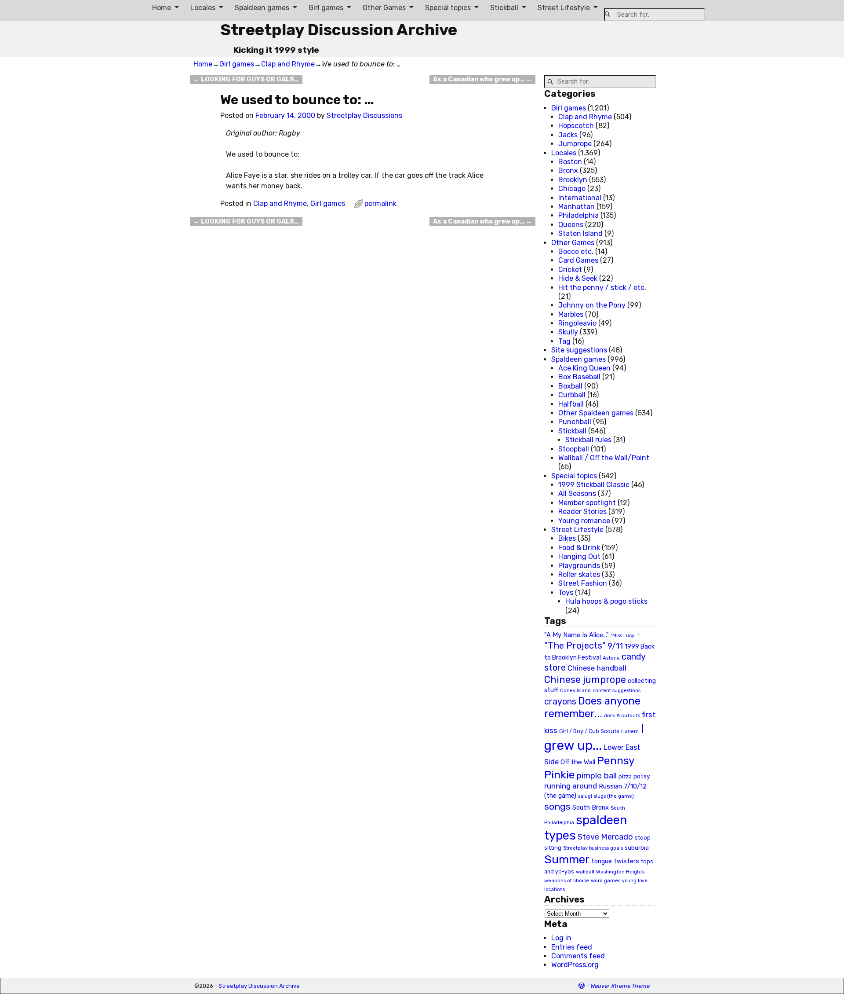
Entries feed (571, 947)
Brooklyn (572, 180)
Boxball (570, 386)
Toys (565, 592)
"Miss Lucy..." (625, 635)
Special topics (448, 8)
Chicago (572, 188)
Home (161, 8)
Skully (568, 332)
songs (557, 806)
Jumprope (575, 143)
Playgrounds (579, 565)
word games (605, 880)
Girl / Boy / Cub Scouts (589, 731)
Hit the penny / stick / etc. (602, 287)
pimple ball (597, 776)
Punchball (574, 422)
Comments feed (578, 956)
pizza (625, 777)
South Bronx (590, 807)
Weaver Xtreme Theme (620, 986)
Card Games (578, 260)
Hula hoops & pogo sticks (606, 601)
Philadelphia (578, 215)
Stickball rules (588, 440)
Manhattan (576, 206)
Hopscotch (576, 125)
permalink (380, 203)
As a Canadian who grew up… (482, 79)
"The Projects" (575, 645)
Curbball (572, 395)
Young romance (584, 521)
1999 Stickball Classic (593, 484)
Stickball (504, 8)
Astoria (611, 658)
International (579, 198)
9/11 (615, 646)
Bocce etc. (575, 251)
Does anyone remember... (592, 707)
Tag (564, 341)
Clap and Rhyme (288, 64)
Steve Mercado (605, 836)
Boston (570, 162)
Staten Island (580, 233)
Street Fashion (582, 583)
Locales (202, 8)
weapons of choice (566, 881)
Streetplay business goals (593, 848)
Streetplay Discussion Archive (338, 29)
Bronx (568, 170)
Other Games (384, 8)
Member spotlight (587, 503)
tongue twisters (615, 861)
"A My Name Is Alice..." (576, 635)
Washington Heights (620, 872)
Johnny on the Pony (592, 305)
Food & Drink (579, 547)
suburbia (637, 847)
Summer (566, 859)
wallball (585, 872)
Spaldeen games (262, 8)
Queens (570, 224)
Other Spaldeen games (595, 413)
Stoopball (573, 449)
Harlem (630, 731)
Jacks (568, 135)
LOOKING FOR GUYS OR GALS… (246, 79)
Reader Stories (582, 511)
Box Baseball (579, 377)
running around (570, 785)
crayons (560, 702)
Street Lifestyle (564, 8)
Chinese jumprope (585, 679)
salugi (585, 796)
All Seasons (577, 493)
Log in (561, 938)
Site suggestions (579, 350)
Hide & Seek (577, 278)
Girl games (326, 8)
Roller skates (579, 574)
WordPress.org (575, 965)
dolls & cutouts (622, 715)
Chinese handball (597, 668)
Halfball (571, 404)
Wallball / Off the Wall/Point (603, 458)
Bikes (567, 538)
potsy (641, 776)
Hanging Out (579, 556)
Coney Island (575, 690)
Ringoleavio (577, 323)
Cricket (570, 269)
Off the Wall (577, 762)
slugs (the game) (614, 796)
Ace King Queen (584, 368)
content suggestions (616, 690)
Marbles (570, 314)
